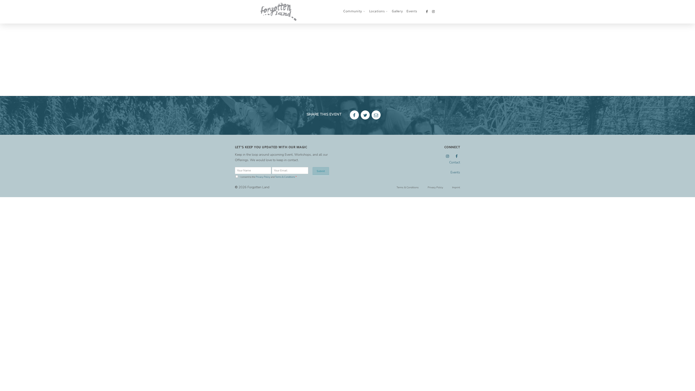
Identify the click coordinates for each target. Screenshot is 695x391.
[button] (408, 187)
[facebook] (426, 12)
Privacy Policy (263, 177)
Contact (454, 162)
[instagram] (433, 12)
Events (455, 172)
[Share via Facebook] (354, 114)
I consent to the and (268, 177)
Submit (321, 171)
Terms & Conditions (285, 177)
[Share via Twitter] (365, 114)
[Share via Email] (376, 114)
